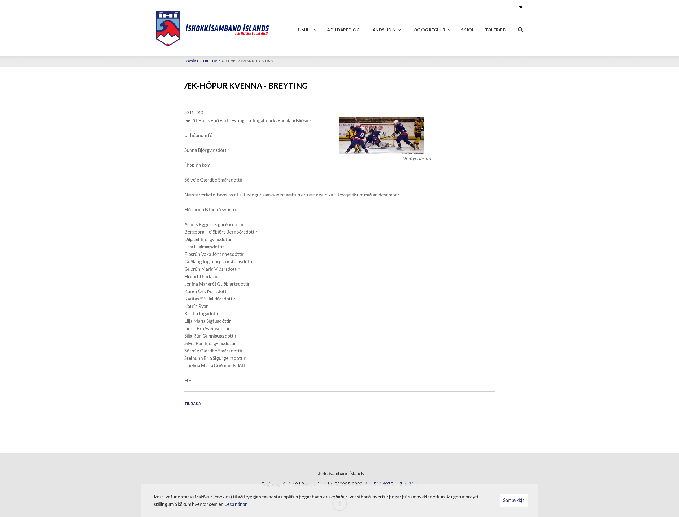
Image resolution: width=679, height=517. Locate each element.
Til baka (192, 403)
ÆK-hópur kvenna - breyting (247, 61)
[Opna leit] (520, 28)
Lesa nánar (235, 504)
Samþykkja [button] (514, 500)
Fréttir (210, 61)
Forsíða (191, 61)
